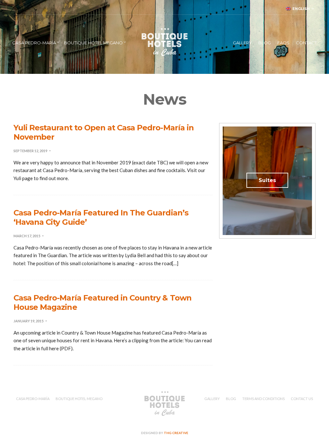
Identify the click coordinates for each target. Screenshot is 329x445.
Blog (264, 42)
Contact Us (302, 399)
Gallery (242, 42)
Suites (267, 180)
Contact (306, 42)
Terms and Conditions (263, 399)
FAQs (283, 42)
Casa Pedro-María (34, 42)
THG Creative (176, 433)
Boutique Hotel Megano (93, 42)
